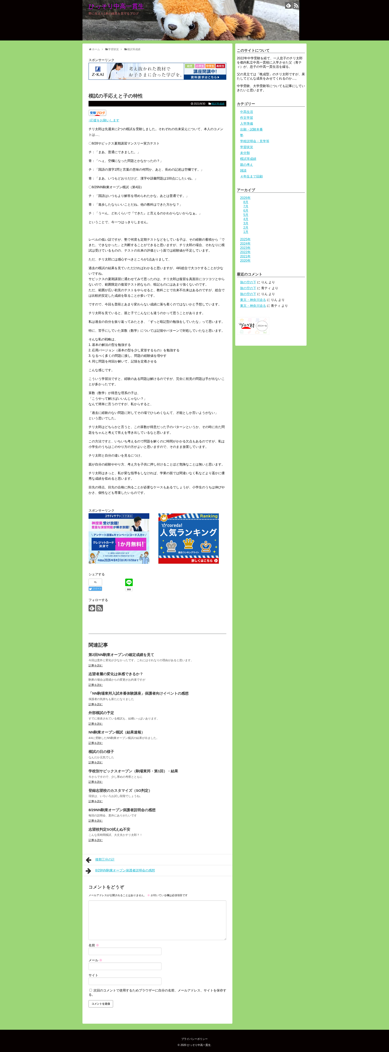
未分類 (245, 153)
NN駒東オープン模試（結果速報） (117, 732)
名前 (94, 945)
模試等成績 (217, 103)
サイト (93, 975)
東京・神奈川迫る (253, 300)
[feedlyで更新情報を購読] (288, 5)
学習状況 (246, 147)
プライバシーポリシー (194, 1038)
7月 (245, 206)
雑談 (243, 170)
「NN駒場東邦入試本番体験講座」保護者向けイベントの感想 (139, 693)
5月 (245, 215)
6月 (245, 210)
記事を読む (96, 665)
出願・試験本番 (251, 129)
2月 (245, 227)
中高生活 (246, 112)
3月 (245, 223)
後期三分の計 (105, 859)
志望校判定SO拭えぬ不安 (109, 829)
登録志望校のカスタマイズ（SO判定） (120, 790)
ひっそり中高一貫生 (116, 6)
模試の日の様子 (101, 752)
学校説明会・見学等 (254, 141)
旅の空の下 (248, 282)
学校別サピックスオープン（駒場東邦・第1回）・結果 (133, 771)
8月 (245, 202)
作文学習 (246, 117)
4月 (245, 219)
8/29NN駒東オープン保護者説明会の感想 (122, 810)
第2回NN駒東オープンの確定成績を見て (121, 655)
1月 (245, 232)
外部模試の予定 (101, 713)
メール (95, 960)
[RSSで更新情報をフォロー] (296, 5)
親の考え (246, 164)
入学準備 (246, 123)
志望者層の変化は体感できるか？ (116, 674)
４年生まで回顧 (251, 176)
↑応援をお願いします (104, 120)
